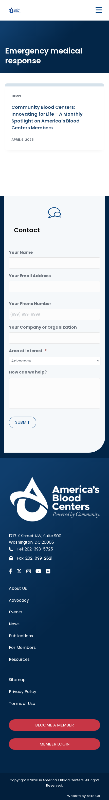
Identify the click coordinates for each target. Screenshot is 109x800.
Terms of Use (22, 703)
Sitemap (17, 680)
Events (15, 612)
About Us (18, 588)
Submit (22, 422)
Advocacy (19, 600)
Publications (21, 636)
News (14, 624)
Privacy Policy (22, 692)
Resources (19, 659)
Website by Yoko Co (83, 795)
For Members (22, 647)
